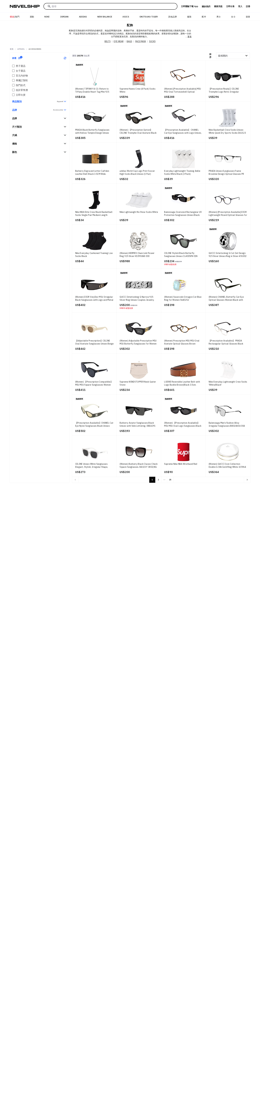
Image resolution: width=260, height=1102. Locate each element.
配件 (204, 16)
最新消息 (218, 6)
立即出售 (230, 6)
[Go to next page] (247, 480)
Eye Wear (119, 41)
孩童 (248, 16)
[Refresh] (65, 58)
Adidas (83, 16)
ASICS (125, 16)
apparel (21, 49)
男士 (219, 16)
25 (170, 480)
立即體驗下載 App (189, 6)
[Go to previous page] (75, 480)
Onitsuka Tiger (148, 16)
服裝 (189, 16)
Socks (152, 41)
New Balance (104, 16)
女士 (233, 16)
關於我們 (206, 6)
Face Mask (140, 41)
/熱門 (14, 16)
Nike (47, 16)
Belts (108, 41)
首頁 (11, 49)
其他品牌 (172, 16)
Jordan (64, 16)
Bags (129, 41)
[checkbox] (13, 66)
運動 (32, 16)
